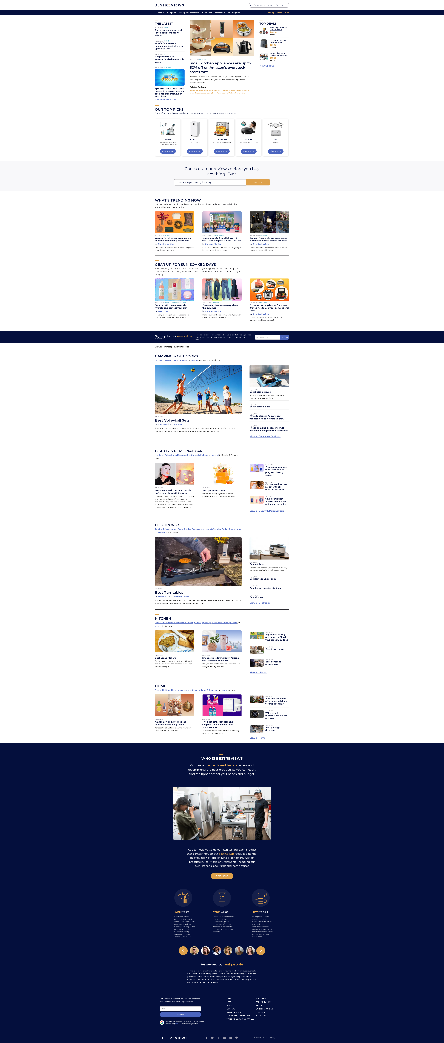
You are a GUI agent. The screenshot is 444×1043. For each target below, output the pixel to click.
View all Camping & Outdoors (265, 436)
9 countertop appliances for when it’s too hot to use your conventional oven (269, 308)
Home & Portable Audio (216, 529)
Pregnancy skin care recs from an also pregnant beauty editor (276, 471)
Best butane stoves (260, 392)
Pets (166, 54)
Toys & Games (218, 235)
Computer (171, 13)
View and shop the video (165, 99)
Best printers (257, 564)
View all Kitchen (258, 672)
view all (194, 360)
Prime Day (261, 1016)
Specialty (206, 623)
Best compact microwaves (273, 663)
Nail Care (159, 455)
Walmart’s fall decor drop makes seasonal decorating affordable (173, 239)
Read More (222, 876)
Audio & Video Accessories (191, 529)
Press (259, 1005)
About (230, 1005)
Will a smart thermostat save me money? (276, 716)
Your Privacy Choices (238, 1019)
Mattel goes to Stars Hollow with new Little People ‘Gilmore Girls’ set (221, 239)
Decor (158, 690)
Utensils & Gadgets (164, 623)
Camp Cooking (180, 360)
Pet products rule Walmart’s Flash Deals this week (169, 59)
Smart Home (235, 529)
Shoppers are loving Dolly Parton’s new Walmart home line (220, 93)
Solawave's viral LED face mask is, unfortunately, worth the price (173, 491)
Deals (279, 13)
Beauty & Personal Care (189, 13)
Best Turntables (169, 592)
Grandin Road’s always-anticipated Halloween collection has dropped (268, 239)
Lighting (166, 690)
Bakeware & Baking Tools (224, 623)
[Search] (252, 5)
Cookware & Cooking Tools (187, 623)
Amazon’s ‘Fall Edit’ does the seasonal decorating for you (170, 723)
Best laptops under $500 (263, 579)
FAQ (229, 1002)
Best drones (256, 597)
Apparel (216, 302)
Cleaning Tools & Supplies (204, 690)
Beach (168, 360)
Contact (232, 1009)
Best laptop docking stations (265, 588)
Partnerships (263, 1002)
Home (166, 41)
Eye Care (191, 455)
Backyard (160, 360)
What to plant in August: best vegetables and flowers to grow (267, 417)
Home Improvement (181, 690)
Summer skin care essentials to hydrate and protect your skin (172, 306)
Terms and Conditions (239, 1016)
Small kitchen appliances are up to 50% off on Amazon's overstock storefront (220, 67)
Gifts (287, 13)
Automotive (220, 13)
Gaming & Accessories (166, 529)
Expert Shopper (264, 1009)
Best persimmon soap (214, 490)
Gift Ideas (261, 1012)
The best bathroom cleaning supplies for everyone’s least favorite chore (217, 725)
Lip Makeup (203, 455)
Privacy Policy (235, 1012)
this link (178, 1024)
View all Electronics (260, 603)
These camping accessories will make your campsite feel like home (269, 429)
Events (167, 28)
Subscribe (180, 1015)
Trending (270, 13)
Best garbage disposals (272, 729)
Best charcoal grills (260, 406)
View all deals (266, 66)
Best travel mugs (274, 649)
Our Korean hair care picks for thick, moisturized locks (276, 487)
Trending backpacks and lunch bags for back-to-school (168, 33)
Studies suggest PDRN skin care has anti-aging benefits (275, 501)
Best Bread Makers (165, 658)
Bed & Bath (207, 13)
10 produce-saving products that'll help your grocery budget (276, 637)
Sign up (285, 337)
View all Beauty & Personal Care (267, 511)
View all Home (257, 738)
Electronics (159, 13)
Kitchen (167, 67)
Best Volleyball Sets (172, 420)
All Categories (234, 13)
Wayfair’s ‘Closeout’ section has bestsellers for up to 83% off (169, 46)
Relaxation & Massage (175, 455)
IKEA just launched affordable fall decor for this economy (276, 701)
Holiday (263, 235)
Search (257, 182)
